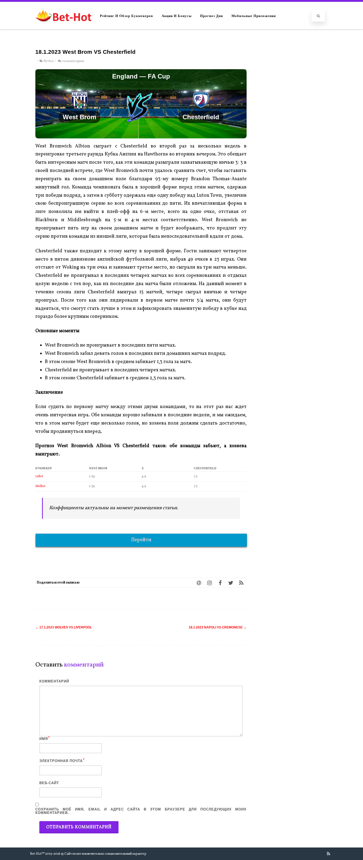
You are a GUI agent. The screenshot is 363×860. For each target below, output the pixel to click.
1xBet (39, 476)
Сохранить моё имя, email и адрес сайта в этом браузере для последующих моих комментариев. (141, 811)
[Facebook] (220, 582)
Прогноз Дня (211, 15)
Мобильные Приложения (253, 15)
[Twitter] (230, 582)
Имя (43, 738)
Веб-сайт (49, 783)
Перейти (141, 540)
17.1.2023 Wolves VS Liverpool (63, 627)
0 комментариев (73, 61)
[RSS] (241, 582)
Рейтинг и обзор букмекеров (126, 15)
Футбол (48, 61)
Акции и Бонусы (177, 15)
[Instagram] (209, 582)
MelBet (40, 486)
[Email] (198, 582)
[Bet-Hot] (63, 26)
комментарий (54, 681)
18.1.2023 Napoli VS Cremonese (218, 627)
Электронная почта (61, 761)
